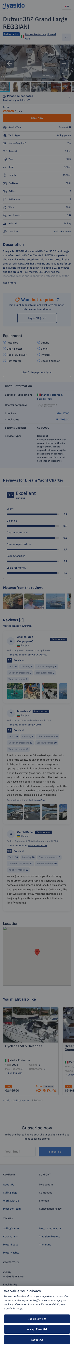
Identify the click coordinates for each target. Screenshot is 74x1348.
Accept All (37, 1339)
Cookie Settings (37, 1319)
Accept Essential (37, 1329)
